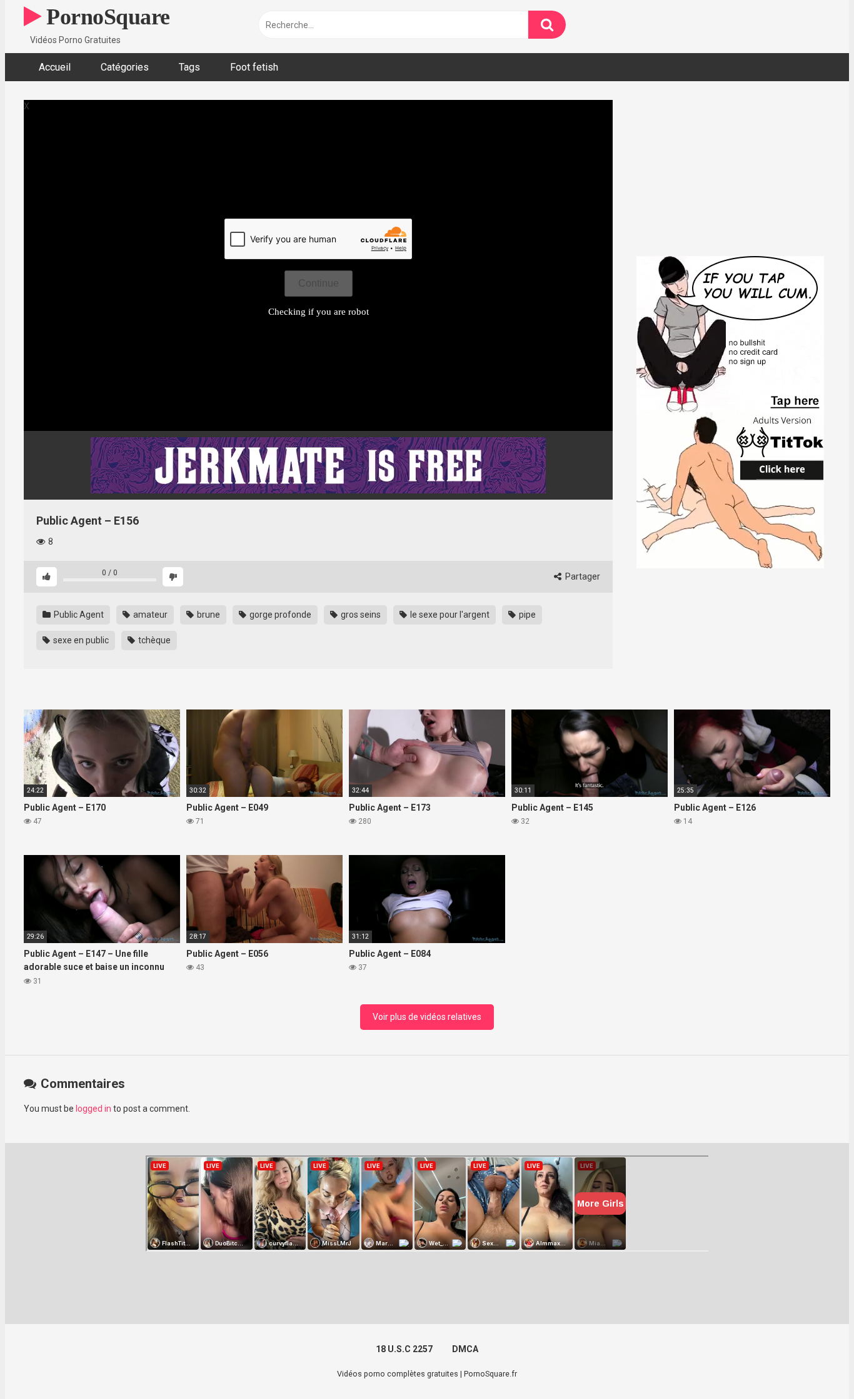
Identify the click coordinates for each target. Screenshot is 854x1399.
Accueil (55, 67)
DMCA (465, 1349)
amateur (149, 615)
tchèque (153, 640)
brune (207, 615)
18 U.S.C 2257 (404, 1349)
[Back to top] (812, 1361)
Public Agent (78, 615)
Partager (581, 576)
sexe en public (80, 640)
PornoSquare (105, 16)
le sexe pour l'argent (449, 615)
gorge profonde (279, 615)
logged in (93, 1109)
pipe (526, 615)
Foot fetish (254, 67)
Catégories (125, 67)
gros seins (360, 615)
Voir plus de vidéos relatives (427, 1017)
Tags (189, 67)
